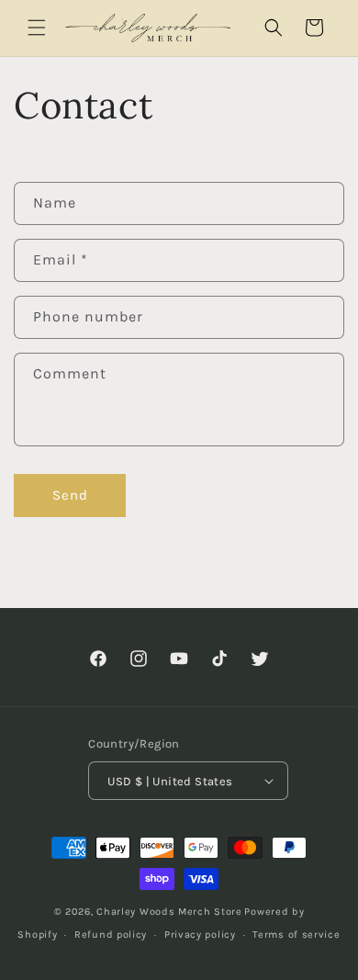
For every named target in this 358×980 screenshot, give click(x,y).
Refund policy (110, 935)
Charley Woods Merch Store (169, 912)
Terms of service (296, 935)
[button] (37, 27)
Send (70, 495)
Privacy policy (200, 935)
